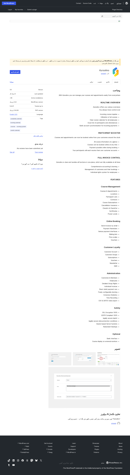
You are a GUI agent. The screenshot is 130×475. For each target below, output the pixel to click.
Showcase (96, 443)
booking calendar (15, 122)
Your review (39, 152)
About (120, 443)
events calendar (15, 130)
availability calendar (16, 118)
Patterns (96, 452)
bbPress (25, 449)
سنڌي (102, 463)
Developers (72, 449)
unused (103, 73)
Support (73, 446)
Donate (49, 449)
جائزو (108, 82)
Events (50, 446)
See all (12, 152)
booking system (21, 126)
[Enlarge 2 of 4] (93, 355)
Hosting (120, 449)
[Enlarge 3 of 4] (69, 355)
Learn (74, 443)
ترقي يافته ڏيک (38, 136)
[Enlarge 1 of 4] (118, 355)
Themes (96, 446)
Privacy (120, 452)
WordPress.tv (71, 452)
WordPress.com (23, 443)
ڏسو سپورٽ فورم (37, 168)
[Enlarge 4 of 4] (118, 369)
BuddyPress (24, 452)
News (120, 446)
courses (13, 126)
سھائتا (12, 82)
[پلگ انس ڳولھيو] (102, 16)
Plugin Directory (117, 9)
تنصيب (100, 82)
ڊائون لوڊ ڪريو (15, 72)
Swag (49, 452)
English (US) (13, 114)
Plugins (97, 449)
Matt (27, 446)
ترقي (91, 82)
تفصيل (116, 82)
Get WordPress (9, 3)
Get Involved (48, 443)
